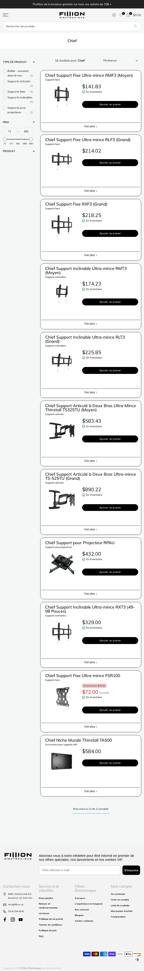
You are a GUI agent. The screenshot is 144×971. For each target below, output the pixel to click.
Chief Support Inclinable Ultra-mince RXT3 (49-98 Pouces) (90, 609)
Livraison (44, 913)
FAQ (41, 936)
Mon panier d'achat (121, 911)
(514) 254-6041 (16, 911)
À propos (80, 898)
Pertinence (110, 60)
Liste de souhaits (120, 905)
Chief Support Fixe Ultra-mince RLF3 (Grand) (87, 140)
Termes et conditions (50, 924)
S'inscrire (131, 870)
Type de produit (15, 62)
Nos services (82, 909)
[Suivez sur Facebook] (5, 919)
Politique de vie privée (51, 919)
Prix (6, 122)
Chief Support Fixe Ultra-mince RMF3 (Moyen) (89, 75)
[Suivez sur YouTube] (21, 919)
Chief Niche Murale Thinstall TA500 (78, 740)
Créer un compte (120, 899)
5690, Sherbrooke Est (19, 894)
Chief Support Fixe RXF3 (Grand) (76, 204)
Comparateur (118, 916)
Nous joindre (46, 898)
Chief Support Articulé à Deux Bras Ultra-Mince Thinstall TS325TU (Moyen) (90, 408)
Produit (9, 151)
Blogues (79, 915)
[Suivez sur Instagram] (13, 919)
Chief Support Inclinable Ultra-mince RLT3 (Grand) (85, 339)
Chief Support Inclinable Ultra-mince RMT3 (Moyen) (86, 270)
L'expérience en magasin (88, 903)
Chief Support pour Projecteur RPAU (80, 543)
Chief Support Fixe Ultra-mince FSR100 (82, 675)
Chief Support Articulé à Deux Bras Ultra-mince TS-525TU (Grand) (90, 476)
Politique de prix (48, 930)
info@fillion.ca (15, 904)
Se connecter (118, 894)
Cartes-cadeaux (84, 920)
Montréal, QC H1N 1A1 (20, 897)
